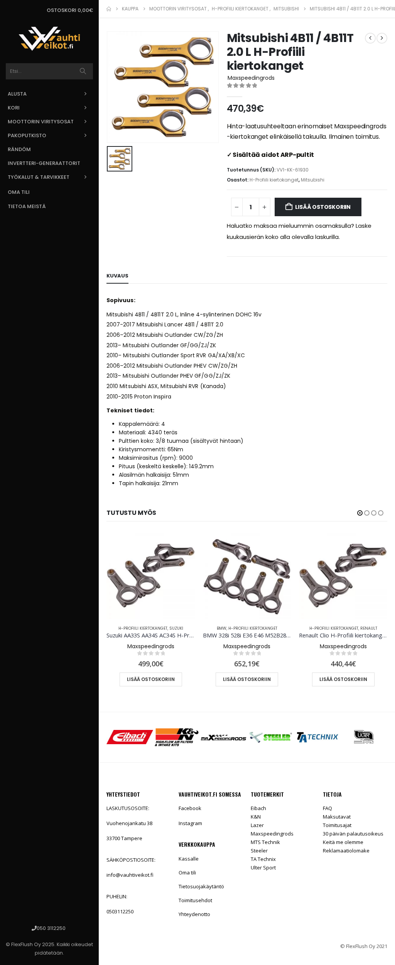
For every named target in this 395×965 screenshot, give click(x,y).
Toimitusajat (337, 825)
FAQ (327, 808)
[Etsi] (83, 71)
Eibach (258, 808)
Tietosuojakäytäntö (201, 886)
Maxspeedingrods (272, 833)
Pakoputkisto (27, 135)
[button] (359, 513)
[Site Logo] (49, 39)
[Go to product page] (150, 575)
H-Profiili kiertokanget (274, 180)
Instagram (190, 823)
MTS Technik (265, 842)
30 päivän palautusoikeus (353, 833)
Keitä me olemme (343, 842)
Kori (14, 107)
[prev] (370, 38)
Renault (368, 628)
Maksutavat (337, 816)
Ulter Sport (263, 867)
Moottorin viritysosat (41, 121)
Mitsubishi (312, 180)
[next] (381, 38)
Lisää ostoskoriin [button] (151, 679)
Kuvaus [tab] (117, 275)
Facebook (190, 808)
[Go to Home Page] (108, 9)
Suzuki (176, 628)
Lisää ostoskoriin (322, 207)
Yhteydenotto (194, 914)
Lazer (257, 825)
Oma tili (19, 192)
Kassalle (189, 858)
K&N (256, 816)
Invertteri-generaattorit (44, 163)
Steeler (259, 850)
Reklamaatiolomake (346, 850)
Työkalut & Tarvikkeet (38, 177)
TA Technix (263, 859)
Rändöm (19, 149)
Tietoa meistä (27, 206)
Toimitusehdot (195, 900)
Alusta (17, 94)
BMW (221, 628)
